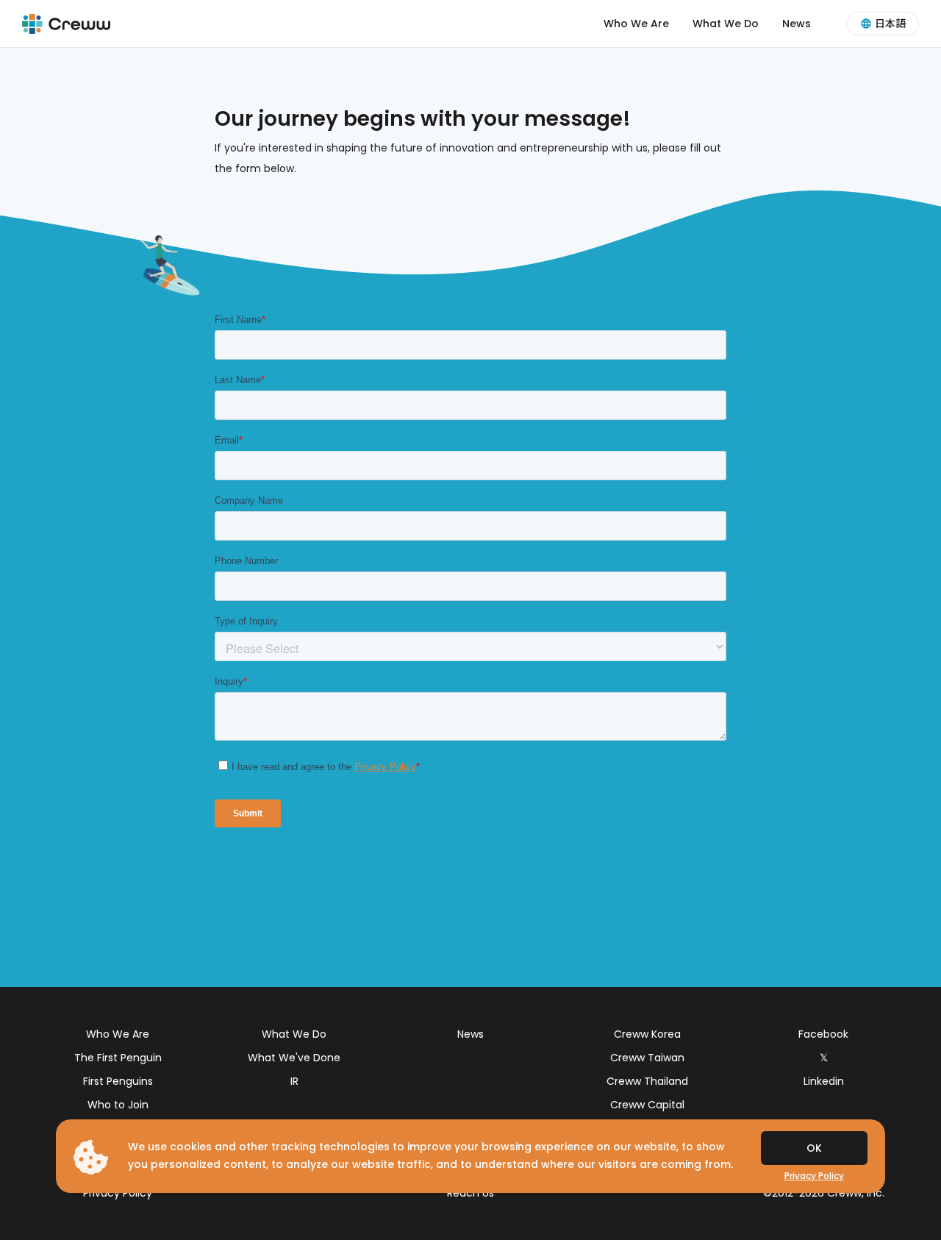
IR (294, 1081)
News (796, 23)
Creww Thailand (647, 1081)
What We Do (726, 23)
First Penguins (118, 1081)
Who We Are (636, 23)
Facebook (823, 1034)
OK (814, 1148)
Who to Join (118, 1104)
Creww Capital (647, 1104)
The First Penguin (118, 1057)
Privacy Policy (117, 1193)
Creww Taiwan (647, 1057)
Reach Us (470, 1193)
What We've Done (294, 1057)
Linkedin (824, 1081)
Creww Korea (647, 1034)
